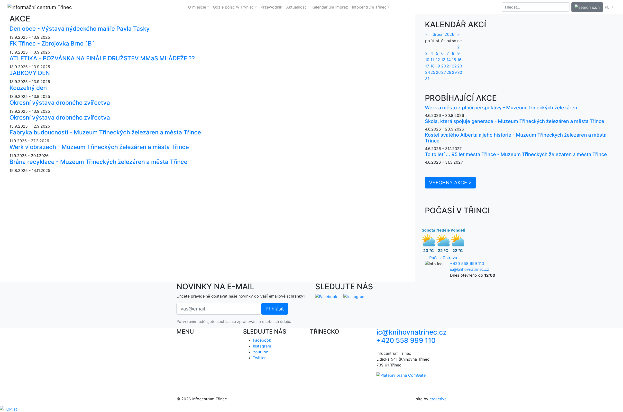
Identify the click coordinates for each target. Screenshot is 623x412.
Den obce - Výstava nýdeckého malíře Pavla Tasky (79, 28)
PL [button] (608, 7)
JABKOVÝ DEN (29, 72)
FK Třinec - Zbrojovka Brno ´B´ (52, 43)
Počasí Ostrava (443, 257)
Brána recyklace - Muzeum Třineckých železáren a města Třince (98, 161)
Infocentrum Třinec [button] (369, 7)
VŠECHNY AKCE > (450, 183)
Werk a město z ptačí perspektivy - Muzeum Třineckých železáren (501, 108)
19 (438, 66)
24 (427, 72)
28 (449, 72)
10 (427, 59)
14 (449, 59)
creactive (438, 398)
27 (443, 72)
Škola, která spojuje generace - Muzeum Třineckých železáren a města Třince (514, 121)
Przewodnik (271, 7)
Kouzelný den (28, 87)
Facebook (262, 340)
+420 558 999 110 (467, 263)
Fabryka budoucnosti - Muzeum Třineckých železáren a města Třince (105, 132)
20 (443, 66)
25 (433, 72)
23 (459, 66)
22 (454, 66)
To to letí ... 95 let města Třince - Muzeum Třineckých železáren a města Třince (516, 154)
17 (427, 66)
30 (459, 72)
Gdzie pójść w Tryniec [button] (233, 7)
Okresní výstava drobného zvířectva (59, 102)
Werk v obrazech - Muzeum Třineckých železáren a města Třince (99, 146)
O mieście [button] (197, 7)
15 (454, 59)
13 (443, 59)
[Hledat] (587, 7)
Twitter (259, 357)
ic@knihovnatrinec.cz (469, 269)
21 (449, 66)
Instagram (262, 346)
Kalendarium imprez (330, 7)
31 (427, 78)
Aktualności (297, 7)
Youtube (260, 351)
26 (438, 72)
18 (433, 66)
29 (454, 72)
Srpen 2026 (443, 34)
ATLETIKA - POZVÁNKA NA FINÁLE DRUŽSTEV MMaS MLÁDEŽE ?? (102, 58)
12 (438, 59)
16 (459, 59)
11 (432, 59)
